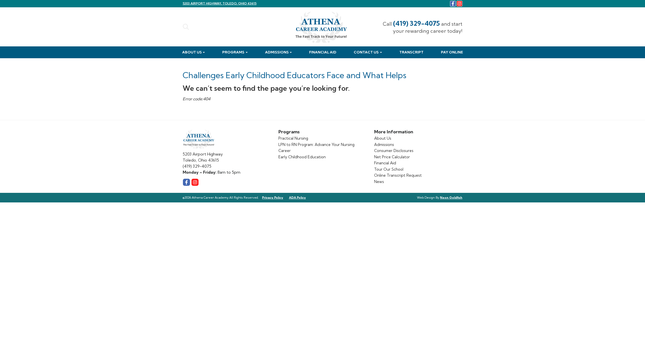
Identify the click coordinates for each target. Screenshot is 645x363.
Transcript (411, 52)
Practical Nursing (293, 138)
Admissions (277, 52)
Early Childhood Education (302, 157)
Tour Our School (388, 169)
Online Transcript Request (398, 175)
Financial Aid (322, 52)
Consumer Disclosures (393, 150)
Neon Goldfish (451, 197)
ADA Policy (297, 197)
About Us (192, 52)
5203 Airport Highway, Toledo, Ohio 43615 (219, 3)
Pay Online (452, 52)
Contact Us (366, 52)
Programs (233, 52)
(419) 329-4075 (416, 23)
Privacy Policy (272, 197)
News (379, 181)
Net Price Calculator (392, 157)
